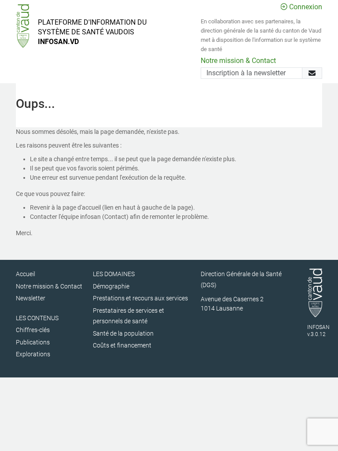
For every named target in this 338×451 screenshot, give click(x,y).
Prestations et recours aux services (140, 298)
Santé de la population (123, 333)
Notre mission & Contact (238, 60)
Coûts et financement (122, 345)
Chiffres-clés (33, 329)
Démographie (111, 286)
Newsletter (30, 298)
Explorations (33, 354)
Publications (33, 342)
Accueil (25, 273)
